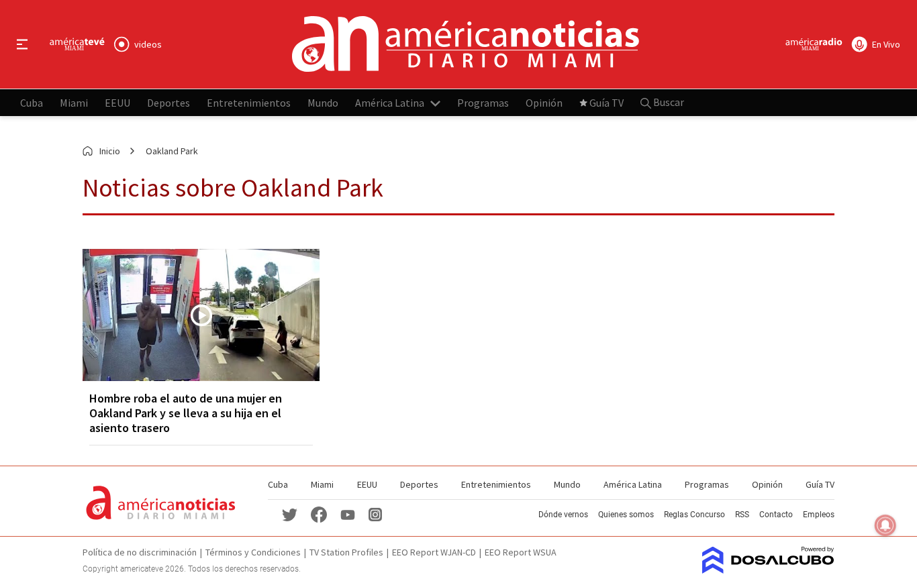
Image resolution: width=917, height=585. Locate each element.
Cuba (31, 102)
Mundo (322, 102)
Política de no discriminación (140, 552)
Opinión (544, 102)
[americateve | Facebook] (319, 513)
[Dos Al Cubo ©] (768, 569)
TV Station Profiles (346, 552)
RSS (742, 514)
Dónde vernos (563, 514)
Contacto (776, 514)
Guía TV (606, 102)
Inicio (109, 151)
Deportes (168, 102)
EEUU (117, 102)
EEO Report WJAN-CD (434, 552)
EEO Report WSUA (521, 552)
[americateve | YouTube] (347, 514)
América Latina (389, 102)
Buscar (667, 102)
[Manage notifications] (885, 525)
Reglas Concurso (694, 514)
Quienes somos (626, 514)
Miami (74, 102)
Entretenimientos (249, 102)
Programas (483, 102)
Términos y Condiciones (253, 552)
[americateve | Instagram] (375, 513)
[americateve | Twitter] (289, 513)
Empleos (818, 514)
